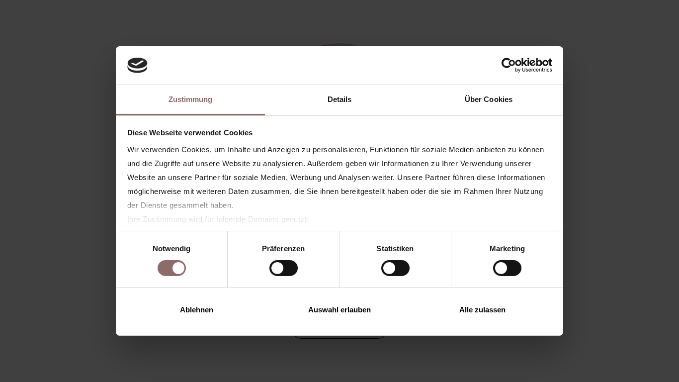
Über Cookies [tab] (488, 99)
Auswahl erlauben (339, 309)
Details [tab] (340, 99)
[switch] (283, 268)
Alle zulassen (482, 309)
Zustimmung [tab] (191, 99)
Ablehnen (196, 309)
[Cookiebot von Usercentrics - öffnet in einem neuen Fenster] (508, 65)
